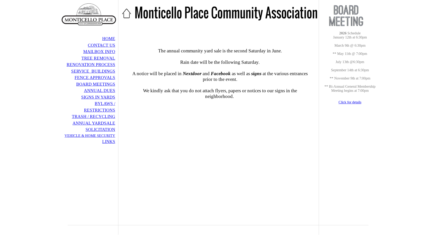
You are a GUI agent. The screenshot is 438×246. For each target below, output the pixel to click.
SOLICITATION (100, 129)
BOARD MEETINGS (95, 84)
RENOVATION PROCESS (91, 64)
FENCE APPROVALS (95, 77)
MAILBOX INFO (99, 51)
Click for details (350, 102)
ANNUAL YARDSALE (94, 123)
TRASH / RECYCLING (93, 116)
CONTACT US (101, 45)
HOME (108, 38)
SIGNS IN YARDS (98, 97)
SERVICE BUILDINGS (93, 71)
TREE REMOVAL (98, 58)
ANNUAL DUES (99, 90)
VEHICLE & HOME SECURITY (90, 136)
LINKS (108, 141)
